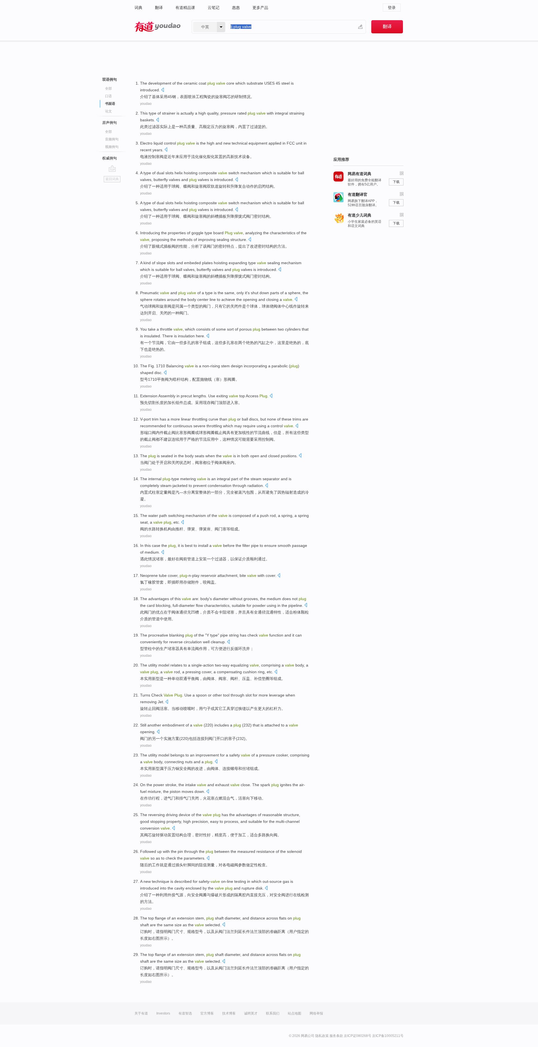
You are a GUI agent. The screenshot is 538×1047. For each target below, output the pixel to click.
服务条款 (336, 1036)
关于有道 (141, 1013)
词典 (138, 7)
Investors (163, 1013)
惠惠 (236, 7)
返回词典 (112, 179)
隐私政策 (322, 1036)
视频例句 (112, 147)
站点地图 (294, 1013)
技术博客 (229, 1013)
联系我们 (272, 1013)
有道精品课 (185, 7)
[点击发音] (162, 90)
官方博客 (207, 1013)
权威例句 (109, 158)
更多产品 (260, 7)
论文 (108, 111)
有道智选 (185, 1013)
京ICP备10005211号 (388, 1036)
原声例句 (109, 122)
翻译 (159, 7)
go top (112, 168)
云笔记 (213, 7)
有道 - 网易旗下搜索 (157, 27)
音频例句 (112, 139)
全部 (108, 88)
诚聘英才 (251, 1013)
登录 (392, 7)
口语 (108, 96)
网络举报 (316, 1013)
